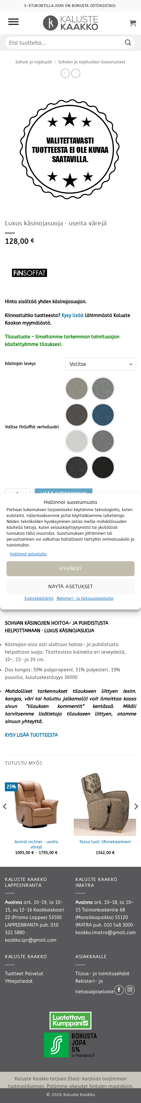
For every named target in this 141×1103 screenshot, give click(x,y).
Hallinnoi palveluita (28, 554)
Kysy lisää (73, 315)
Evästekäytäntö (39, 598)
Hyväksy (70, 569)
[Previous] (5, 819)
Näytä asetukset (70, 587)
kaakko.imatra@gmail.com (105, 932)
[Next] (136, 819)
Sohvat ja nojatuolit (33, 62)
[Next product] (65, 73)
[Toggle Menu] (13, 23)
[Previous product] (75, 73)
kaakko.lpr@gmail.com (30, 940)
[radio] (76, 388)
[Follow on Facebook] (119, 990)
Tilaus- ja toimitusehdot (102, 974)
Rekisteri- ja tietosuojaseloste (85, 598)
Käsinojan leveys (20, 364)
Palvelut (34, 974)
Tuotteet (14, 974)
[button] (133, 23)
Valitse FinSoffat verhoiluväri (32, 427)
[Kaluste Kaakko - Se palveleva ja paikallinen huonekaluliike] (70, 23)
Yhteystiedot (19, 981)
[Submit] (128, 42)
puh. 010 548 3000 (113, 925)
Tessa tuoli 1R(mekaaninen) (105, 842)
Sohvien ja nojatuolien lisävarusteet (92, 62)
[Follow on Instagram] (130, 990)
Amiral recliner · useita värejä (36, 844)
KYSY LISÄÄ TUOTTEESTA (31, 735)
